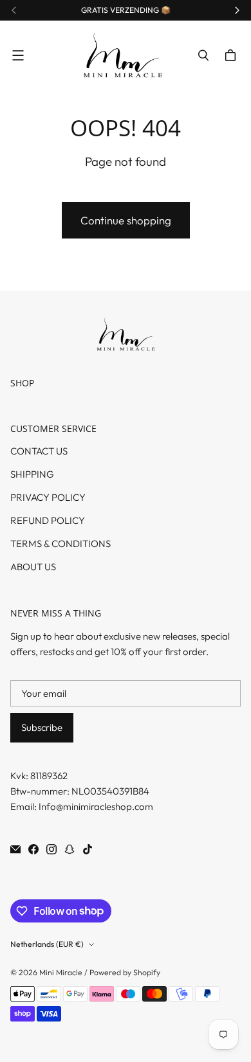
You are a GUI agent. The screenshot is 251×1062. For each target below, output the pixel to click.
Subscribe (41, 727)
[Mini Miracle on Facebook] (33, 849)
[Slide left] (14, 10)
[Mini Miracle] (122, 55)
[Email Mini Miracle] (15, 849)
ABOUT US (33, 567)
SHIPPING (32, 474)
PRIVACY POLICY (48, 497)
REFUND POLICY (47, 520)
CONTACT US (39, 451)
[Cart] (232, 55)
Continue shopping (125, 220)
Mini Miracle (60, 972)
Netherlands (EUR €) (47, 944)
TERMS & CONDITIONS (60, 543)
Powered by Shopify (124, 972)
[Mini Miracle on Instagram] (51, 849)
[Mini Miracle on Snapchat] (69, 849)
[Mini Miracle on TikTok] (88, 849)
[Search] (203, 55)
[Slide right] (237, 10)
